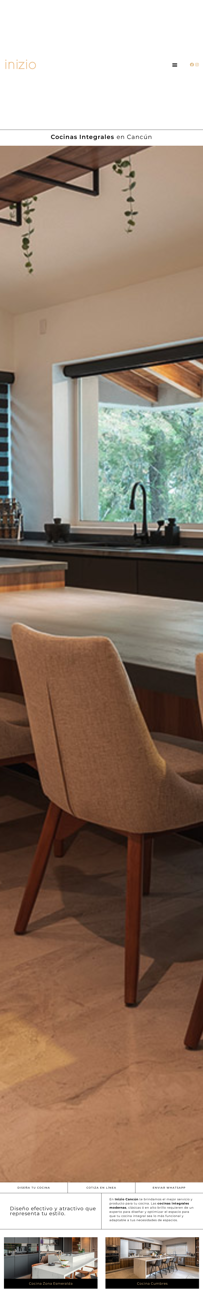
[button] (175, 65)
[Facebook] (192, 65)
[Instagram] (197, 65)
